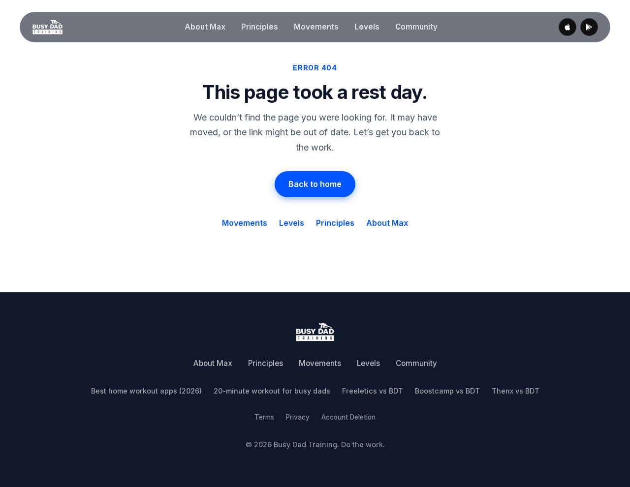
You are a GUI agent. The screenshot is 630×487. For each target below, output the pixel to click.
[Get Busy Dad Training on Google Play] (589, 27)
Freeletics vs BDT (372, 391)
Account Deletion (348, 417)
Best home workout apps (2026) (146, 391)
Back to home (315, 184)
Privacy (298, 417)
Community (416, 26)
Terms (264, 417)
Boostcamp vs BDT (447, 391)
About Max (205, 26)
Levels (366, 26)
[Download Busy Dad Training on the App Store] (567, 27)
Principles (259, 26)
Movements (316, 26)
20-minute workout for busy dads (272, 391)
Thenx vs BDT (515, 391)
